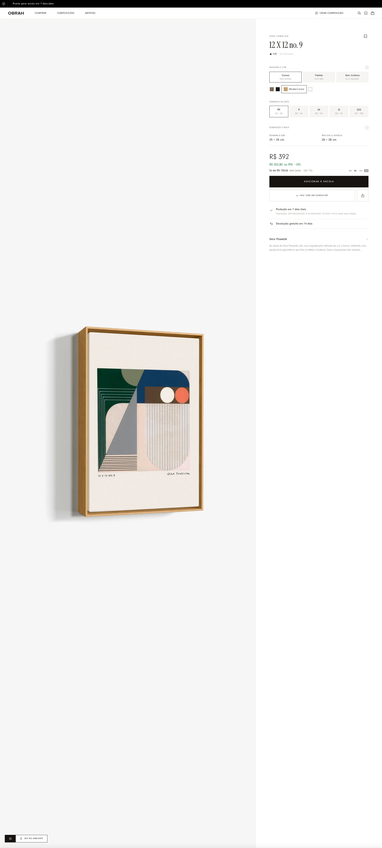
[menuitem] (40, 13)
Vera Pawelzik (279, 36)
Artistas (90, 13)
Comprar (40, 13)
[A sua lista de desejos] (366, 13)
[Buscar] (359, 13)
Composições (65, 13)
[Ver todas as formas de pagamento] (358, 170)
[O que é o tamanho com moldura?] (366, 127)
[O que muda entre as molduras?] (366, 67)
